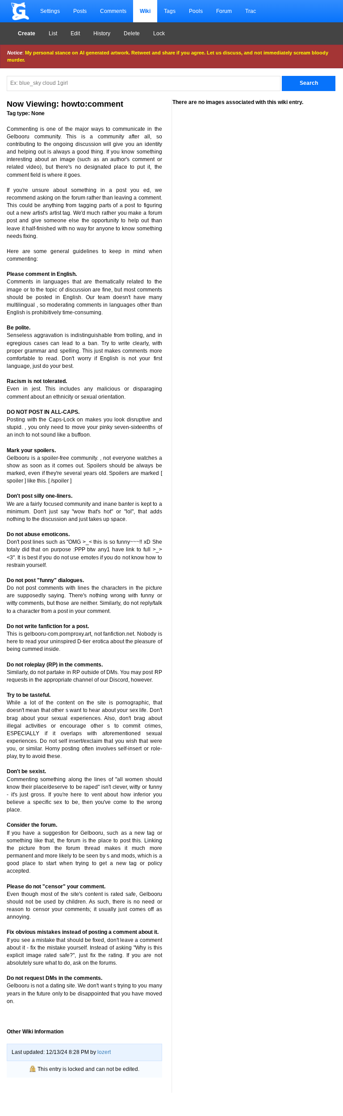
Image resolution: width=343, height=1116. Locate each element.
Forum (224, 11)
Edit (75, 33)
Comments (113, 11)
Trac (250, 11)
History (101, 33)
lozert (104, 1052)
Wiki (145, 11)
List (53, 33)
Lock (159, 33)
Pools (196, 11)
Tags (170, 11)
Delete (132, 33)
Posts (80, 11)
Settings (50, 11)
